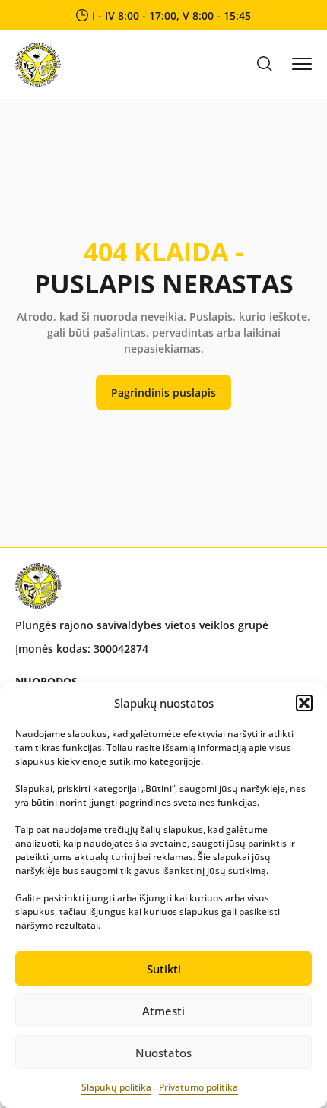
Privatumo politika (198, 1087)
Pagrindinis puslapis (163, 392)
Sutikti (164, 969)
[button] (304, 703)
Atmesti (163, 1010)
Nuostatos (163, 1052)
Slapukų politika (116, 1087)
